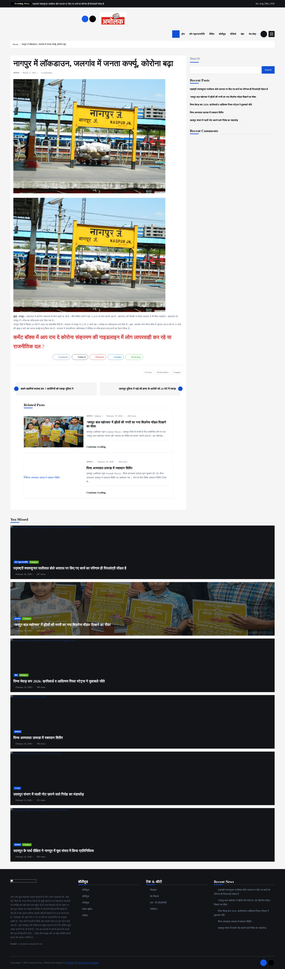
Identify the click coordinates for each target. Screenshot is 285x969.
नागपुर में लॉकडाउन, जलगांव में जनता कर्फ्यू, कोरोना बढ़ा (44, 44)
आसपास (16, 73)
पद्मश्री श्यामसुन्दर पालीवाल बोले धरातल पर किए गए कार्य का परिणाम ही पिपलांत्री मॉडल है (229, 89)
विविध (211, 34)
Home (16, 44)
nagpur (178, 372)
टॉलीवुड (85, 902)
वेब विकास (154, 896)
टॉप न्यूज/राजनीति (197, 34)
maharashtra (163, 372)
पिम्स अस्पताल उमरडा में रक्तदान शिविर (207, 112)
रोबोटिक (153, 909)
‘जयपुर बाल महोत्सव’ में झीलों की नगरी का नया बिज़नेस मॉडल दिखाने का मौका (223, 97)
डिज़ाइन (153, 890)
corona (149, 372)
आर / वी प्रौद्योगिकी (158, 902)
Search (195, 58)
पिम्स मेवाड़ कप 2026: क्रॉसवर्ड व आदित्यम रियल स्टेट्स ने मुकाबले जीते (221, 104)
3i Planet (70, 962)
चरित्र (85, 915)
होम (183, 34)
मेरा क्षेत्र (252, 34)
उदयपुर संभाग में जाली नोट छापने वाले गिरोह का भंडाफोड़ (214, 120)
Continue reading (96, 446)
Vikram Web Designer (88, 962)
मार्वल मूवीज (87, 909)
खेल (242, 34)
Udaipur (97, 416)
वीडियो (233, 34)
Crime (17, 788)
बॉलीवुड (222, 34)
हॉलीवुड (85, 896)
